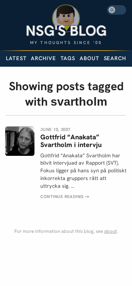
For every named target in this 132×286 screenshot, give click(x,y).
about (110, 231)
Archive (43, 58)
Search (115, 58)
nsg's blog (66, 30)
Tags (68, 58)
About (89, 58)
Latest (16, 58)
